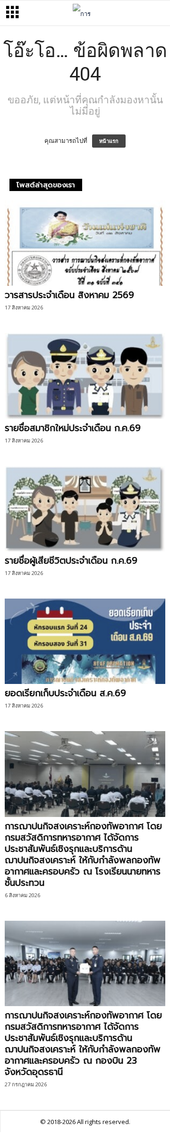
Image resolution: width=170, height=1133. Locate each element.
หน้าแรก (109, 141)
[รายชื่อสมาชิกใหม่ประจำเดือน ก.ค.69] (85, 375)
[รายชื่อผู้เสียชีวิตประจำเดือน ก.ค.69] (85, 508)
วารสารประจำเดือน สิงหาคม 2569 (69, 295)
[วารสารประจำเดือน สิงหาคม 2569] (85, 243)
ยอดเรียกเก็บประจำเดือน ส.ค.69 (65, 693)
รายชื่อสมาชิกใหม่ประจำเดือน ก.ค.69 (73, 428)
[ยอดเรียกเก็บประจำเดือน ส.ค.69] (85, 641)
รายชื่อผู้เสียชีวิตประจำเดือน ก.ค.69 (71, 560)
